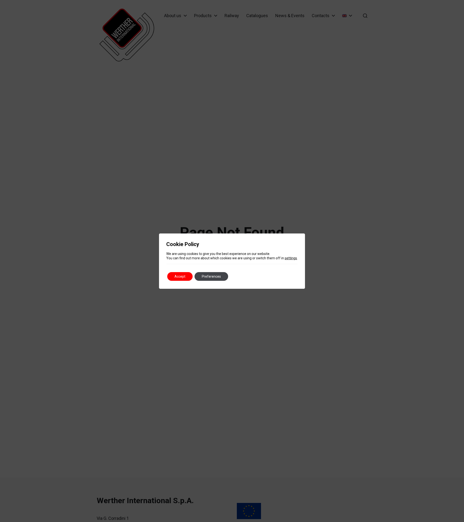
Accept (179, 276)
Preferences (211, 276)
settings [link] (291, 258)
